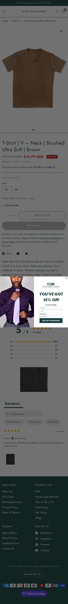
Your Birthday (42, 314)
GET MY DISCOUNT (51, 320)
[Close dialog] (67, 278)
